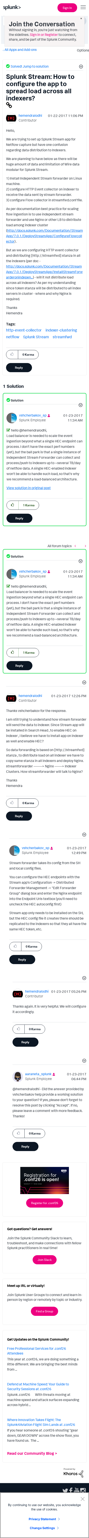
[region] (44, 1515)
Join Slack (45, 1259)
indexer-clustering (61, 330)
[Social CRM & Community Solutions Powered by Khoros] (73, 1472)
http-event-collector (24, 330)
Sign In (67, 8)
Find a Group (44, 1311)
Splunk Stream (36, 336)
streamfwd (62, 336)
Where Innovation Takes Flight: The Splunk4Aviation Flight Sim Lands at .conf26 (41, 1422)
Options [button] (81, 50)
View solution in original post (28, 488)
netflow (12, 336)
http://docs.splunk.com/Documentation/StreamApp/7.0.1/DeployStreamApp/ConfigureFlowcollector (44, 235)
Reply (19, 367)
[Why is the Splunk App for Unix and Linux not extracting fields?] (76, 545)
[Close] (82, 1499)
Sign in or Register (44, 34)
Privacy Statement (42, 1519)
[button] (80, 67)
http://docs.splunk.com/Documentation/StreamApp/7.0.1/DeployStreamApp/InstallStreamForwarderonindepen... (44, 271)
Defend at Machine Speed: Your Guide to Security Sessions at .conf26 (38, 1386)
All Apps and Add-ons (21, 49)
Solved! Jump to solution (30, 66)
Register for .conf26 (44, 1203)
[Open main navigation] (83, 7)
